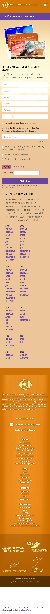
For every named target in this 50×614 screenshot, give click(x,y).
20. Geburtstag (25, 443)
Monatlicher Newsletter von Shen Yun (20, 123)
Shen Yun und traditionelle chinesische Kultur (25, 526)
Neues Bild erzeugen (19, 166)
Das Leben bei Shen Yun (25, 451)
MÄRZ (22, 235)
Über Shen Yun (25, 475)
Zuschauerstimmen (25, 480)
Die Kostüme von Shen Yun (25, 515)
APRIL (7, 235)
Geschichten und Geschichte (25, 523)
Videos (25, 469)
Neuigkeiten (25, 488)
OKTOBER (9, 253)
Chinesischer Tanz (25, 507)
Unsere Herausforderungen (25, 456)
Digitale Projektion (25, 518)
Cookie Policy (26, 610)
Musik (25, 510)
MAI (7, 238)
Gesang (25, 513)
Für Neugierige (25, 504)
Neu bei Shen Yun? (25, 445)
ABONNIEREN (25, 181)
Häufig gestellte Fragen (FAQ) (25, 464)
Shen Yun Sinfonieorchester (25, 448)
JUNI (7, 241)
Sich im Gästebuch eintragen (25, 430)
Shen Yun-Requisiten (25, 521)
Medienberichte (25, 483)
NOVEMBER (10, 257)
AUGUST (8, 247)
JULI (7, 244)
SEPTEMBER (10, 250)
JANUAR (8, 228)
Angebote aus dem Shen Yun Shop (16, 154)
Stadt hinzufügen (43, 141)
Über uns (25, 439)
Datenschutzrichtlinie (8, 187)
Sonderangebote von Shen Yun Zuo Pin (18, 159)
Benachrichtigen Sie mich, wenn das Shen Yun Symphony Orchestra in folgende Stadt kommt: (23, 148)
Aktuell (25, 472)
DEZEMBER (9, 260)
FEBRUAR (9, 232)
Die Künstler (25, 461)
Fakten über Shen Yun (25, 453)
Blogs (25, 496)
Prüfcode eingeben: (7, 172)
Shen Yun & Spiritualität (25, 458)
